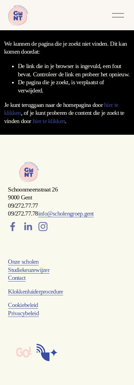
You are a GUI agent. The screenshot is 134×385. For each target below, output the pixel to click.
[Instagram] (43, 226)
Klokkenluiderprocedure (35, 291)
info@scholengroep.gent (66, 213)
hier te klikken (49, 121)
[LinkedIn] (28, 226)
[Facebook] (13, 226)
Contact (16, 277)
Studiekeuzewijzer (28, 269)
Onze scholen (23, 261)
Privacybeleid (23, 313)
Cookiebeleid (23, 304)
